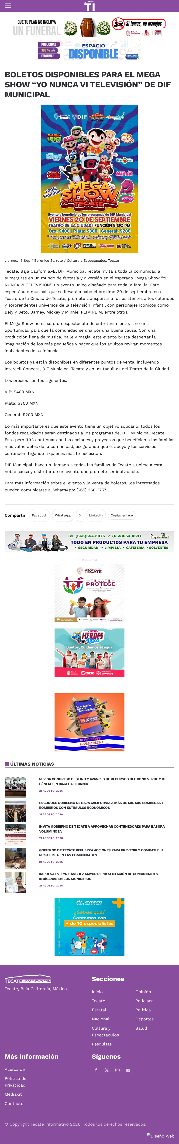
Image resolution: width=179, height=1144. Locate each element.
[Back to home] (89, 6)
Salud (141, 1028)
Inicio (97, 991)
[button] (8, 6)
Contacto (14, 1103)
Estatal (99, 1009)
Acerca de (15, 1069)
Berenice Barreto (48, 260)
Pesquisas (102, 1044)
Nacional (101, 1018)
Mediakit (13, 1094)
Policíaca (144, 1000)
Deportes (144, 1018)
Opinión (143, 991)
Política (143, 1009)
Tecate (113, 260)
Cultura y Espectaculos (86, 260)
